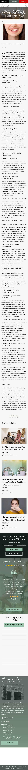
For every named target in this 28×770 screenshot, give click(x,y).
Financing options (8, 545)
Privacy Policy (13, 768)
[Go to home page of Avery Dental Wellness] (5, 5)
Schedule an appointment (12, 409)
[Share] (5, 47)
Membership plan (21, 545)
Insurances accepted (14, 542)
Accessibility (20, 768)
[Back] (2, 21)
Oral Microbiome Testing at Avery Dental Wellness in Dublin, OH (13, 448)
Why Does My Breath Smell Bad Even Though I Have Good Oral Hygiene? (13, 520)
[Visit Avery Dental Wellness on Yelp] (14, 737)
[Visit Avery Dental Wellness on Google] (10, 737)
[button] (4, 1)
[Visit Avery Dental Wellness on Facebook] (4, 737)
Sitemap (6, 768)
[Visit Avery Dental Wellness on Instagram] (7, 737)
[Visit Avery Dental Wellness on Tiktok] (20, 737)
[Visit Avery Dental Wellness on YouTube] (17, 737)
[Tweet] (2, 47)
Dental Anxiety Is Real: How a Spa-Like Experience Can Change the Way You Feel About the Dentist (13, 483)
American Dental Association (13, 338)
